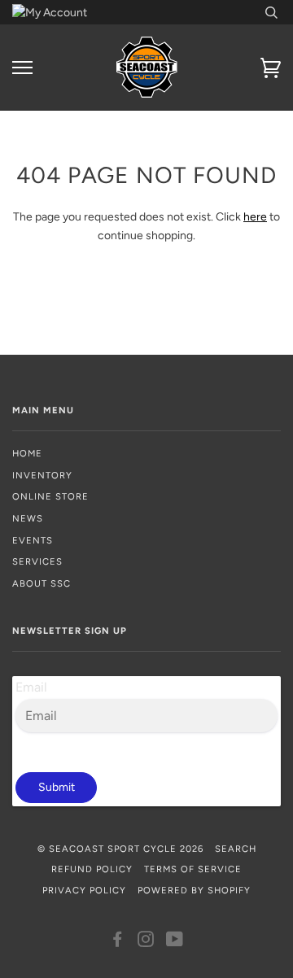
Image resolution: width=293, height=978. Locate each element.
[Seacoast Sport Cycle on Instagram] (146, 942)
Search (235, 848)
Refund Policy (92, 869)
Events (32, 540)
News (27, 518)
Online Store (50, 496)
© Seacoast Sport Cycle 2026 (120, 848)
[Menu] (22, 68)
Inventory (42, 475)
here (255, 217)
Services (37, 561)
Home (27, 453)
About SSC (41, 583)
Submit (56, 787)
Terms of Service (193, 869)
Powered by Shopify (194, 890)
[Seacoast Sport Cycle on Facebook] (117, 942)
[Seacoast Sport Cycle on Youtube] (175, 942)
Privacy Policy (84, 890)
